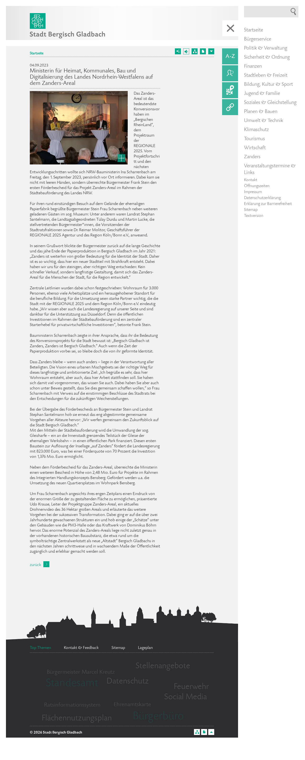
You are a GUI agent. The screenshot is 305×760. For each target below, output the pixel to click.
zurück (35, 565)
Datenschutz (128, 681)
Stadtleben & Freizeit (265, 75)
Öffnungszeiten (256, 186)
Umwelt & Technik (263, 120)
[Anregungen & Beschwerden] (230, 73)
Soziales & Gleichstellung (270, 102)
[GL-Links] (230, 107)
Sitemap (251, 210)
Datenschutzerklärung (262, 198)
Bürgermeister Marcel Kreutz (81, 672)
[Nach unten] (211, 51)
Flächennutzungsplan (77, 718)
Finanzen (253, 66)
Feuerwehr (191, 687)
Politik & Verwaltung (265, 48)
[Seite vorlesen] (186, 51)
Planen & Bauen (260, 111)
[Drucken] (203, 51)
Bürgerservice (257, 39)
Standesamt (72, 683)
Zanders (252, 157)
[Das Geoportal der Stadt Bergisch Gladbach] (230, 90)
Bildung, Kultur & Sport (268, 84)
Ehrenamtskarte (132, 705)
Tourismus (254, 139)
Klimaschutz (256, 130)
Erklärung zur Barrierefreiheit (268, 204)
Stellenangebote (163, 666)
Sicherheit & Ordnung (267, 57)
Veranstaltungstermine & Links (270, 169)
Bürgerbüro (158, 717)
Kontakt (250, 180)
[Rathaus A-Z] (230, 56)
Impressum (253, 192)
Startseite (36, 54)
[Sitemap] (195, 51)
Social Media (185, 697)
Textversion (253, 216)
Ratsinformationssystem (72, 705)
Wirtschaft (255, 148)
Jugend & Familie (262, 93)
